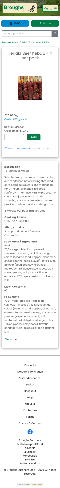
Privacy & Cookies (30, 423)
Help (30, 397)
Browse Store (10, 42)
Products (30, 365)
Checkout (30, 391)
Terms (30, 417)
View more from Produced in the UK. (30, 148)
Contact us (30, 410)
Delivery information (30, 372)
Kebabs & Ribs (40, 42)
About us (30, 404)
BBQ (25, 42)
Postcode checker (30, 378)
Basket (30, 384)
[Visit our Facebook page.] (30, 431)
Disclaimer (11, 339)
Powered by (30, 485)
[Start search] (55, 33)
